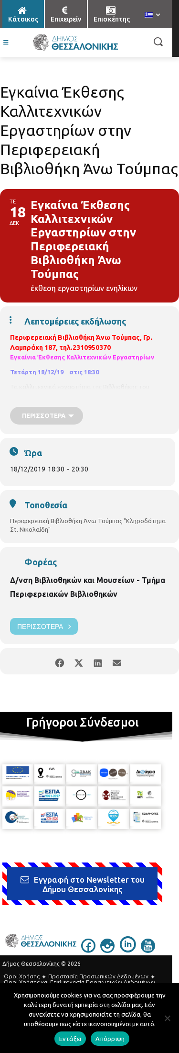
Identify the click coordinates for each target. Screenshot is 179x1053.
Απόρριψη (110, 1038)
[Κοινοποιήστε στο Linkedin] (98, 661)
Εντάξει (70, 1038)
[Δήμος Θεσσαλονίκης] (75, 42)
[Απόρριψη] (167, 1018)
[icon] (88, 950)
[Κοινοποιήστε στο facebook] (60, 661)
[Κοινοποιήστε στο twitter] (79, 661)
